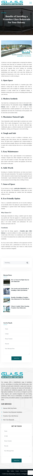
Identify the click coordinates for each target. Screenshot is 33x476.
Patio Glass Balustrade (8, 419)
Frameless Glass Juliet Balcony (10, 416)
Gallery (12, 471)
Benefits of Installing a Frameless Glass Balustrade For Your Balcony (20, 298)
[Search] (28, 262)
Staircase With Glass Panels (9, 408)
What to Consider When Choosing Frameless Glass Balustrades (20, 307)
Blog (8, 471)
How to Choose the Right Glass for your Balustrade (20, 280)
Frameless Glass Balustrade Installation (12, 412)
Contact (17, 471)
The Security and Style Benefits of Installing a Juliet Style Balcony (20, 289)
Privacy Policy (23, 471)
